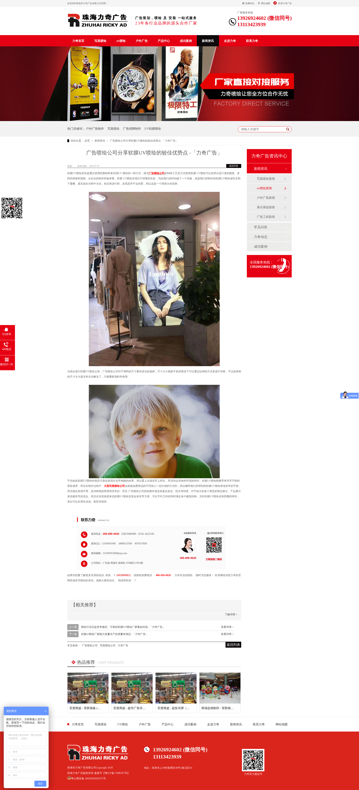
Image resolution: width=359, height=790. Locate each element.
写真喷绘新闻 (266, 178)
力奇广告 (123, 645)
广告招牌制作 (132, 128)
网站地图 (265, 3)
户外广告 (142, 40)
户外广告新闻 (266, 197)
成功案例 (186, 40)
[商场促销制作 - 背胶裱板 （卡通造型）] (220, 688)
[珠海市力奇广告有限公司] (97, 20)
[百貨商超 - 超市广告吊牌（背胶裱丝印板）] (131, 688)
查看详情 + (227, 627)
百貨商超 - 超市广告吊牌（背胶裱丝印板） (141, 708)
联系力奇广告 (285, 3)
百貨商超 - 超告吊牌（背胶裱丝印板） (182, 708)
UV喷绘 (122, 724)
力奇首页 (78, 40)
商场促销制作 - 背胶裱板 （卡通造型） (226, 708)
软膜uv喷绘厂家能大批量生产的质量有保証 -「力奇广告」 (114, 634)
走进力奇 (230, 40)
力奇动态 (260, 237)
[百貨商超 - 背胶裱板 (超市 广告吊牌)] (87, 688)
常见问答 (260, 227)
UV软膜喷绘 (153, 128)
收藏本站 (249, 3)
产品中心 (164, 40)
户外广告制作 (95, 128)
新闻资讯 (208, 40)
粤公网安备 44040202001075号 (88, 778)
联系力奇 (252, 40)
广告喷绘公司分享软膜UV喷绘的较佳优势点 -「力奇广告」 (144, 140)
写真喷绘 (100, 40)
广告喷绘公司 (157, 173)
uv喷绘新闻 (264, 188)
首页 (87, 140)
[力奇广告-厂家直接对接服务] (179, 120)
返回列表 (233, 166)
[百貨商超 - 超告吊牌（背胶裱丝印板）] (176, 688)
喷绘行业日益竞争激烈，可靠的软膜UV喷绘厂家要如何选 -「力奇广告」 (123, 627)
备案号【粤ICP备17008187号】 (112, 773)
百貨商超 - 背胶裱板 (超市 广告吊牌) (93, 708)
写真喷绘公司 (108, 645)
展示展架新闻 (266, 207)
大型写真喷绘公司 (114, 486)
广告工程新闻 (266, 216)
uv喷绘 (121, 40)
